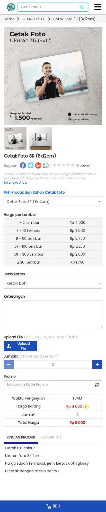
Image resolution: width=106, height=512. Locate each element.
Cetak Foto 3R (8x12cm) (74, 19)
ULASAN (51, 437)
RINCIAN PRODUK (21, 437)
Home (9, 19)
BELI (55, 506)
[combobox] (53, 201)
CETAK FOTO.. (34, 19)
